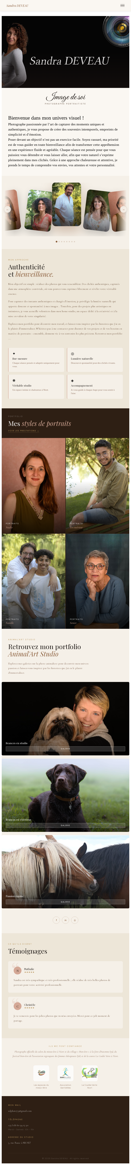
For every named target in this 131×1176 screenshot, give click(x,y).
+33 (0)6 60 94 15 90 (18, 1125)
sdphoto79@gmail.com (20, 1110)
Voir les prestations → (23, 430)
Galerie (65, 749)
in (66, 920)
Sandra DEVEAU (17, 5)
